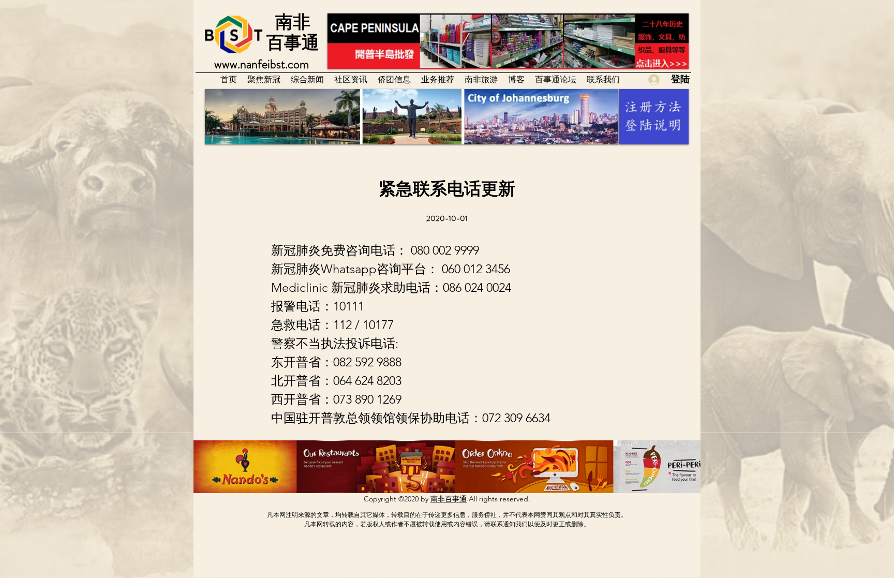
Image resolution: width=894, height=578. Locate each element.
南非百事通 (448, 498)
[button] (351, 79)
